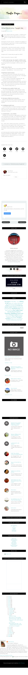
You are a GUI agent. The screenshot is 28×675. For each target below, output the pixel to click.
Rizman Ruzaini (14, 545)
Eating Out (19, 304)
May (10, 628)
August (10, 613)
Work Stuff (19, 320)
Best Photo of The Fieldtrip (15, 617)
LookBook (14, 540)
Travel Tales (14, 316)
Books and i (11, 303)
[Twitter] (14, 269)
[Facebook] (11, 269)
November (11, 609)
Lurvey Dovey (8, 308)
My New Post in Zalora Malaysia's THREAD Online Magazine (17, 367)
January (11, 633)
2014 (9, 603)
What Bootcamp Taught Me (15, 618)
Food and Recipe (13, 305)
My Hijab (14, 542)
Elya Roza (10, 170)
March (10, 631)
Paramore (14, 530)
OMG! (14, 528)
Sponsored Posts (8, 316)
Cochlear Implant (17, 303)
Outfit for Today (12, 616)
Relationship (20, 313)
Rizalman (14, 544)
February (11, 632)
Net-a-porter (14, 543)
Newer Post (6, 222)
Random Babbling (11, 313)
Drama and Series (13, 304)
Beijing (18, 301)
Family (7, 305)
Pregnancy (18, 311)
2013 (9, 604)
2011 (9, 607)
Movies (21, 308)
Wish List (20, 318)
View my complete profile (6, 655)
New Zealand (14, 388)
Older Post (22, 222)
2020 (9, 596)
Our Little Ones (18, 310)
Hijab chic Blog (14, 539)
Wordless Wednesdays (11, 320)
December (11, 608)
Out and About (11, 311)
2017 (9, 599)
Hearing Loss (20, 307)
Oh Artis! (14, 527)
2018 (9, 597)
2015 (9, 601)
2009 (9, 636)
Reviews (7, 314)
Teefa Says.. (14, 13)
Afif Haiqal (7, 301)
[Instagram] (17, 269)
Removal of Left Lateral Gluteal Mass (16, 620)
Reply (16, 176)
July (10, 614)
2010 (9, 635)
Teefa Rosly (11, 641)
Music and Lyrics (9, 310)
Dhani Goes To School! (16, 378)
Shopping (20, 314)
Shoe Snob (13, 546)
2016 (9, 600)
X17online (14, 531)
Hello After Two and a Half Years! (12, 356)
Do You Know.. (12, 622)
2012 (9, 605)
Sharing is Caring (13, 314)
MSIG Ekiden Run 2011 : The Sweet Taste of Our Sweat (15, 624)
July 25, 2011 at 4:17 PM (12, 172)
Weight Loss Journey (14, 318)
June (10, 627)
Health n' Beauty (13, 307)
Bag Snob (14, 538)
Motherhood (16, 309)
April (10, 629)
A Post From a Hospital (14, 625)
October (11, 610)
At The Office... (13, 301)
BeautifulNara (14, 525)
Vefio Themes (21, 663)
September (11, 612)
